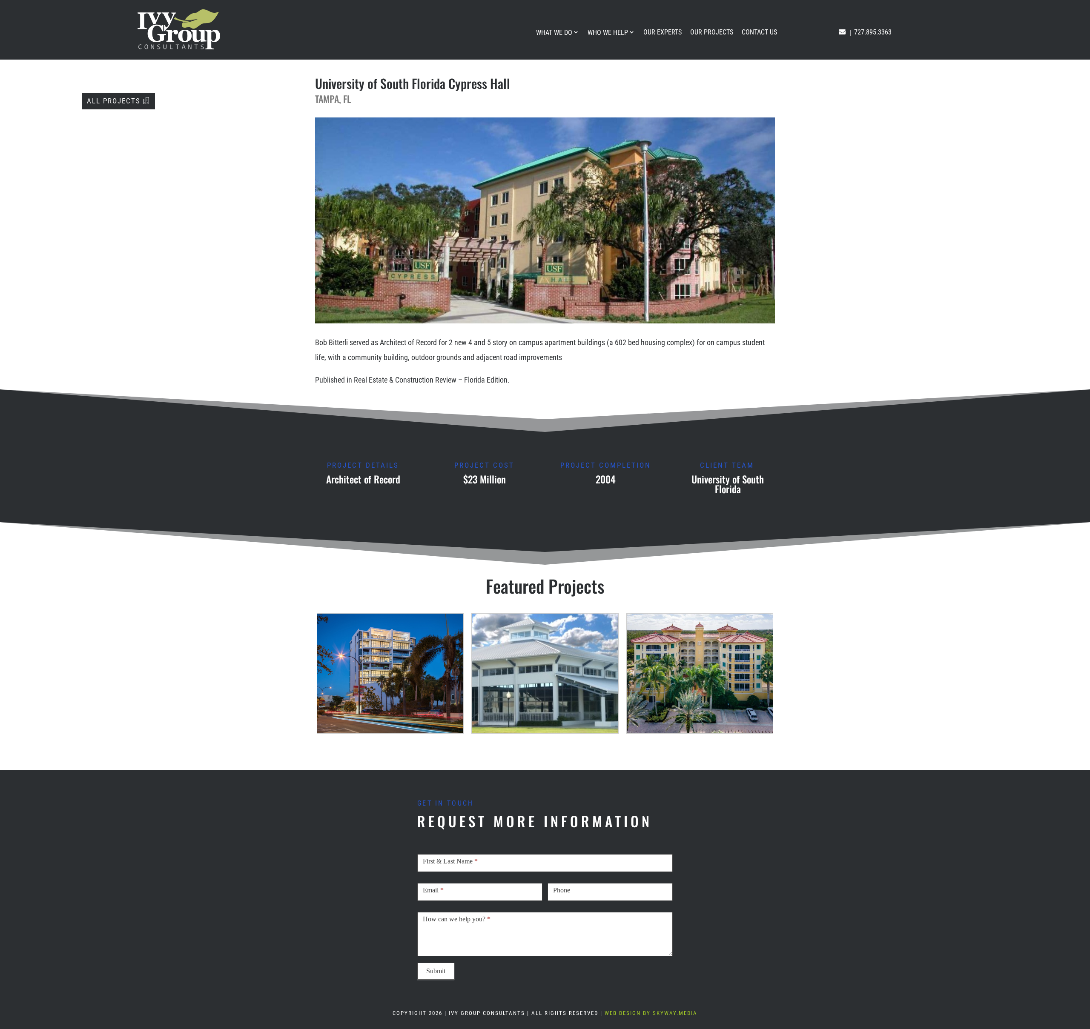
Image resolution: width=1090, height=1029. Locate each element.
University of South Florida (727, 484)
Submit (435, 971)
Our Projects (711, 32)
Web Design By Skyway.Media (651, 1013)
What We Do (554, 33)
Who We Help (608, 33)
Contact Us (759, 32)
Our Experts (662, 32)
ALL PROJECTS (114, 101)
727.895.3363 (873, 32)
